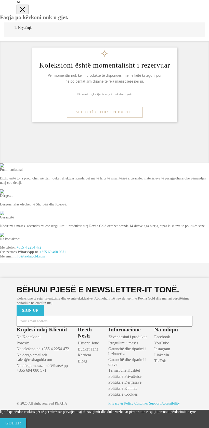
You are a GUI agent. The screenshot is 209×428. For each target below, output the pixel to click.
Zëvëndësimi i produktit (127, 337)
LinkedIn (161, 355)
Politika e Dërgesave (124, 382)
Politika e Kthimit (122, 388)
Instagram (162, 349)
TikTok (160, 361)
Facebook (162, 337)
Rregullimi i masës (123, 343)
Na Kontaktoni (29, 337)
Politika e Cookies (123, 394)
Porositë (23, 343)
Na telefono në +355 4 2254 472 (43, 349)
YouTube (161, 343)
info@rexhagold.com (30, 256)
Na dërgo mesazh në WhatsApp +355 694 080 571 (42, 368)
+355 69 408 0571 (53, 252)
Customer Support (147, 403)
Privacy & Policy (120, 403)
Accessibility (170, 403)
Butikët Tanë (88, 349)
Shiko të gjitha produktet (104, 112)
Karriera (84, 355)
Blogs (82, 361)
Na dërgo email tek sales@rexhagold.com (34, 357)
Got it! (13, 423)
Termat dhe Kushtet (124, 370)
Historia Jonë (88, 343)
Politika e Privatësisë (124, 376)
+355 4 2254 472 (29, 247)
